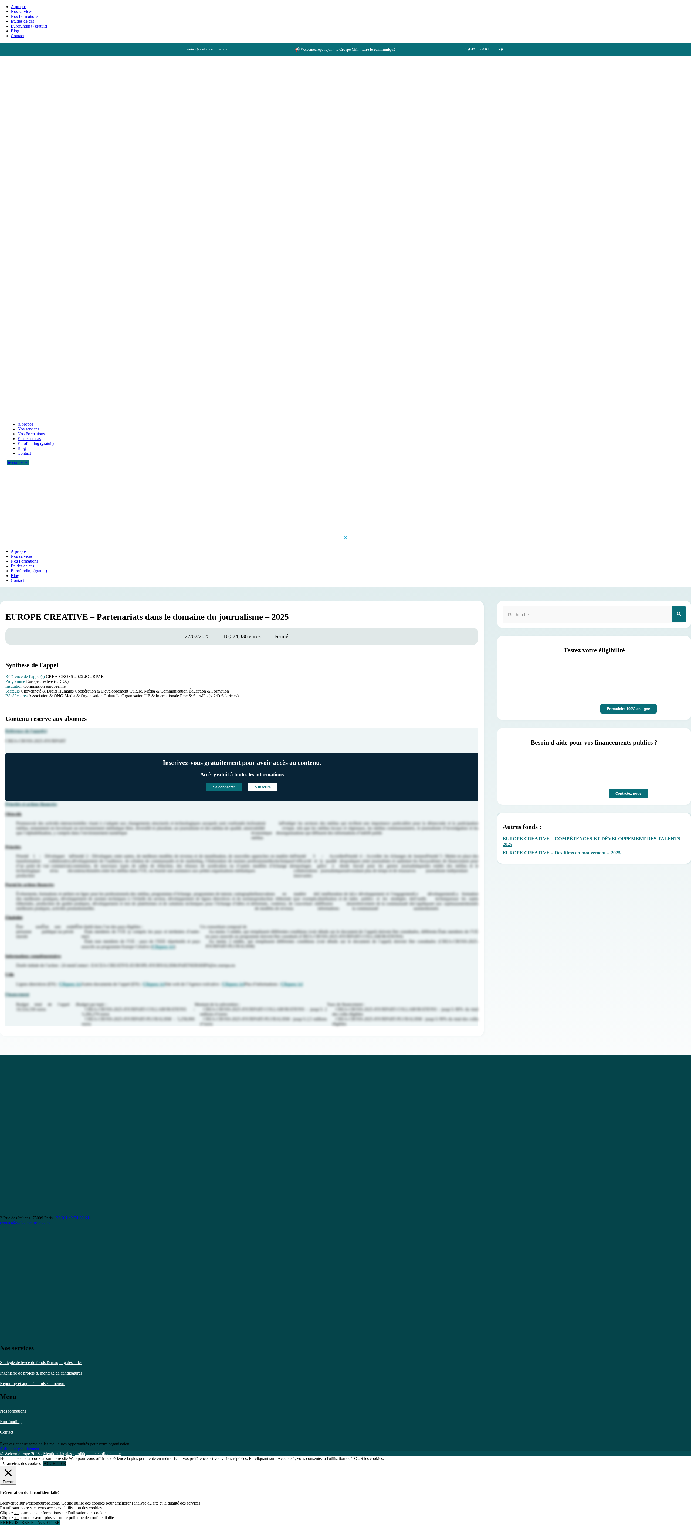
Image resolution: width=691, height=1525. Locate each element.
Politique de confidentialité (98, 1453)
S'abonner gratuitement (19, 1449)
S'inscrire (263, 787)
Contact (6, 1432)
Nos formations (13, 1411)
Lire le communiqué (378, 49)
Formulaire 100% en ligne (628, 709)
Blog (15, 31)
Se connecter (18, 462)
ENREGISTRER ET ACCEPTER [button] (30, 1522)
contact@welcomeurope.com (25, 1223)
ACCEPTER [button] (54, 1463)
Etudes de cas (22, 21)
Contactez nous (628, 793)
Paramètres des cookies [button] (21, 1463)
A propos (18, 6)
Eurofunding (11, 1421)
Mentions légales (57, 1453)
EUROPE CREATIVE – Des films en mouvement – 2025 (562, 852)
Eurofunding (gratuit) (29, 26)
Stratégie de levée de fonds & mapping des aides (41, 1362)
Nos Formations (24, 16)
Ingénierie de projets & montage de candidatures (41, 1373)
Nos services (21, 11)
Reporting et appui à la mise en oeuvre (32, 1383)
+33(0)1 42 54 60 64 (71, 1218)
